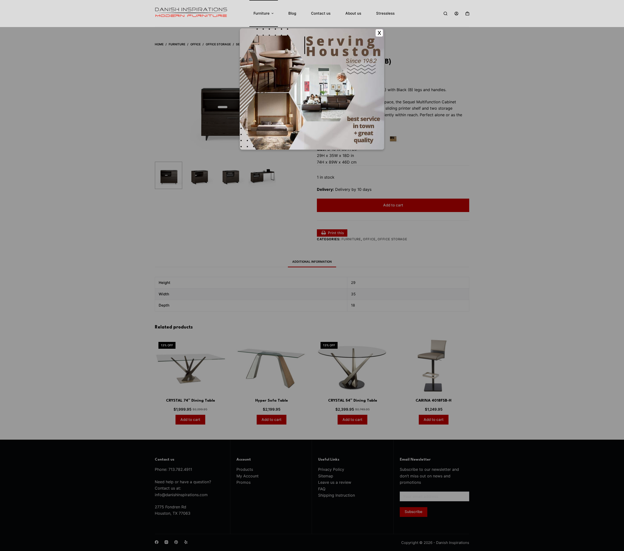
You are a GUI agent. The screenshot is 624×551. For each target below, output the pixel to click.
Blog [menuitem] (292, 13)
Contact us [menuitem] (321, 13)
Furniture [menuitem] (262, 13)
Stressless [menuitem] (385, 13)
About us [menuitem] (353, 13)
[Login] (456, 13)
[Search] (445, 13)
